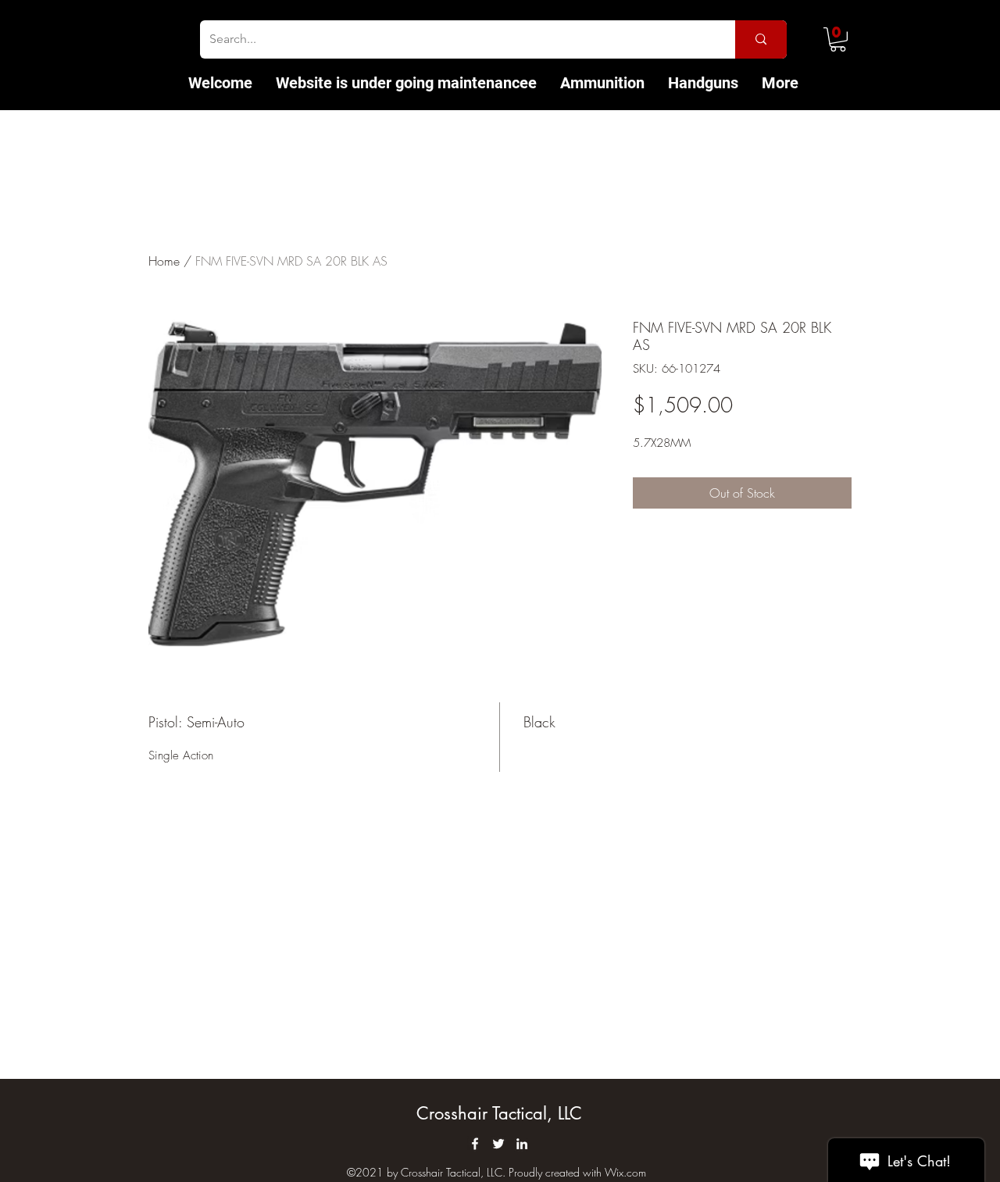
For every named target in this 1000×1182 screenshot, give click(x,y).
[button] (837, 39)
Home (164, 261)
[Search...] (761, 39)
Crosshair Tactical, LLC (499, 1113)
